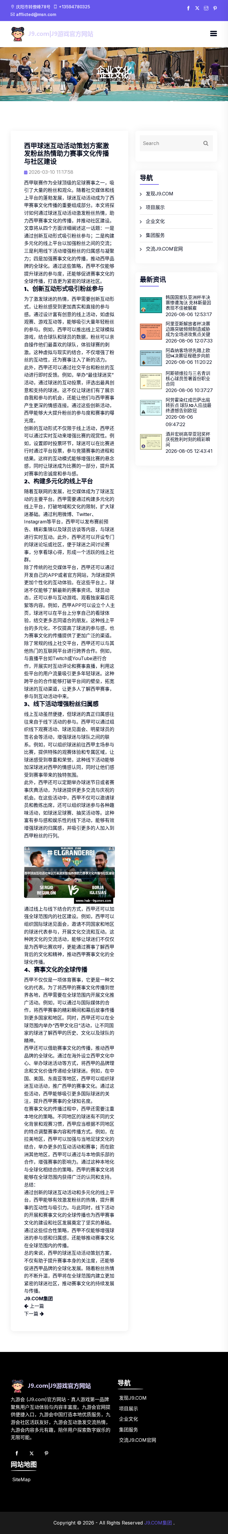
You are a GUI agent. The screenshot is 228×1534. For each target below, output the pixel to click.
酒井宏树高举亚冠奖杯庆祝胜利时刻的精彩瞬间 (188, 439)
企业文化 (155, 221)
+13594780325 (74, 6)
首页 (102, 79)
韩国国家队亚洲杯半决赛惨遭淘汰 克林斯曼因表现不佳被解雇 (188, 302)
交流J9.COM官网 (164, 249)
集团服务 (155, 235)
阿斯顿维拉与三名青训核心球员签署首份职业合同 (188, 378)
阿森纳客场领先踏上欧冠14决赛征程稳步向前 (188, 353)
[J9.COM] (62, 34)
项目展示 (155, 207)
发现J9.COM (159, 194)
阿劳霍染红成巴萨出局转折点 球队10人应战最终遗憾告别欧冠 (188, 405)
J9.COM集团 (158, 1523)
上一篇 (36, 1306)
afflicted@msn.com (36, 14)
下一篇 (32, 1314)
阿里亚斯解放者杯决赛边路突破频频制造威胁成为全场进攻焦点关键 (188, 329)
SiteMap (21, 1479)
